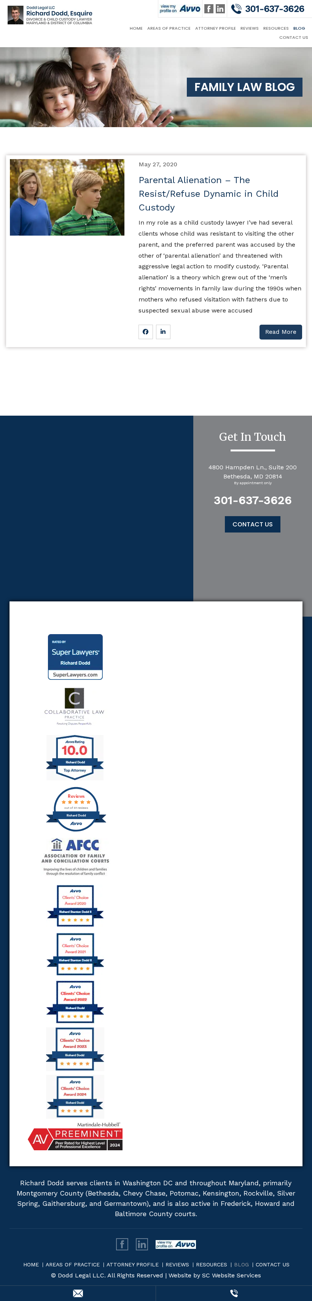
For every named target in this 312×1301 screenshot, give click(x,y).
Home (136, 28)
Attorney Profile (215, 28)
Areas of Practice (169, 28)
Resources (276, 28)
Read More (280, 331)
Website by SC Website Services (215, 1275)
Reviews (249, 28)
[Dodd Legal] (51, 14)
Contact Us (293, 37)
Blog (299, 28)
